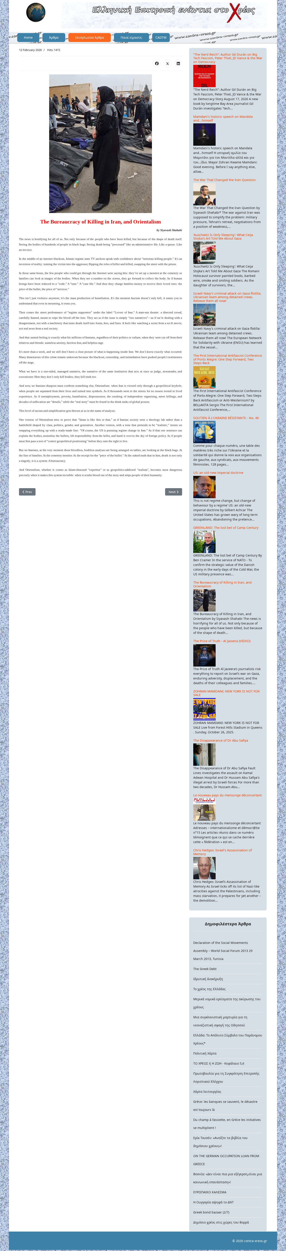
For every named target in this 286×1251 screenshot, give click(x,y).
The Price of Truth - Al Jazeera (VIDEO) (221, 641)
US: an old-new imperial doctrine (218, 472)
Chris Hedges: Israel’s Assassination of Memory (222, 852)
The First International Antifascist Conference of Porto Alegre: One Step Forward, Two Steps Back (227, 359)
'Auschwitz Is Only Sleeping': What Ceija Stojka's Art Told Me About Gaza (223, 237)
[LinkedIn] (178, 63)
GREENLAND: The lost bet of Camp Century (225, 527)
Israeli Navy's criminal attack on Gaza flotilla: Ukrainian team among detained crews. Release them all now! (227, 297)
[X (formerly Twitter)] (167, 63)
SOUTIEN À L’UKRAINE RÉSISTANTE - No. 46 (226, 418)
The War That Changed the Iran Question (224, 180)
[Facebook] (157, 63)
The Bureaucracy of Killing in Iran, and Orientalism (222, 584)
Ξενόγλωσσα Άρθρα (89, 37)
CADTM (161, 37)
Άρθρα (54, 37)
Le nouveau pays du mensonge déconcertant (227, 795)
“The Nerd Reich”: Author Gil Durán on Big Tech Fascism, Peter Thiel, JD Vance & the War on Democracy (227, 58)
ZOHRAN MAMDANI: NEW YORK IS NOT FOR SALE (226, 693)
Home (28, 37)
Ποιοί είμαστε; (131, 37)
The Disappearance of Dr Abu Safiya (220, 740)
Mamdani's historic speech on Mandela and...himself (223, 118)
